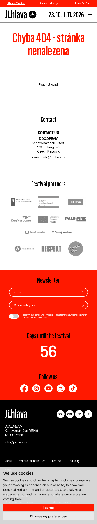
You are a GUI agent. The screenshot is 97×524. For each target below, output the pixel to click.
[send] (82, 292)
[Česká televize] (35, 232)
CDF (69, 414)
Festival (57, 461)
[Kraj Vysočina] (21, 220)
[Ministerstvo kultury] (21, 202)
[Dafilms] (75, 249)
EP (79, 414)
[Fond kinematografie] (48, 202)
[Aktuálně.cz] (24, 249)
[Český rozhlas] (62, 232)
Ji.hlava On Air (81, 3)
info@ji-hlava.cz (54, 157)
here (45, 317)
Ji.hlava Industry (48, 3)
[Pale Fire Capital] (75, 220)
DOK (61, 414)
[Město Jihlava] (75, 202)
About (8, 461)
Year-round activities (32, 461)
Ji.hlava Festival (16, 3)
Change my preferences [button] (48, 516)
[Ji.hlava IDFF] (21, 14)
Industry (74, 461)
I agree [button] (48, 507)
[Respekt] (51, 249)
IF (88, 414)
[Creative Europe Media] (48, 220)
